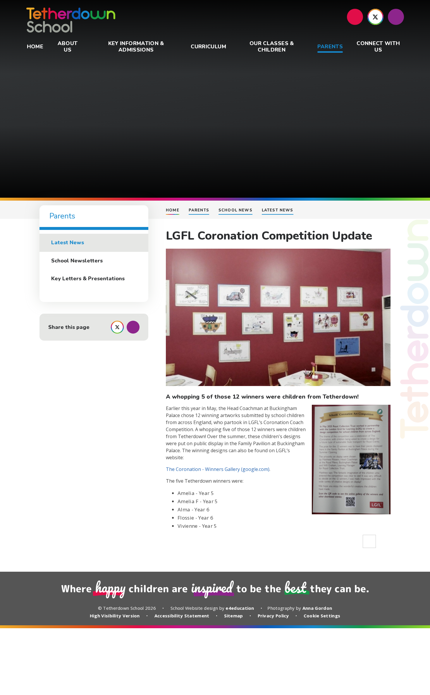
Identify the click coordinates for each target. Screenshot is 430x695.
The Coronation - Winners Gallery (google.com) (217, 469)
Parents (199, 210)
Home (172, 210)
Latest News (277, 210)
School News (235, 210)
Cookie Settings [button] (322, 616)
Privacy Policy (273, 616)
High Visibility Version (115, 616)
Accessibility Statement (181, 616)
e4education (240, 608)
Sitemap (233, 616)
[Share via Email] (133, 327)
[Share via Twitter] (117, 327)
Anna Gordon (317, 608)
